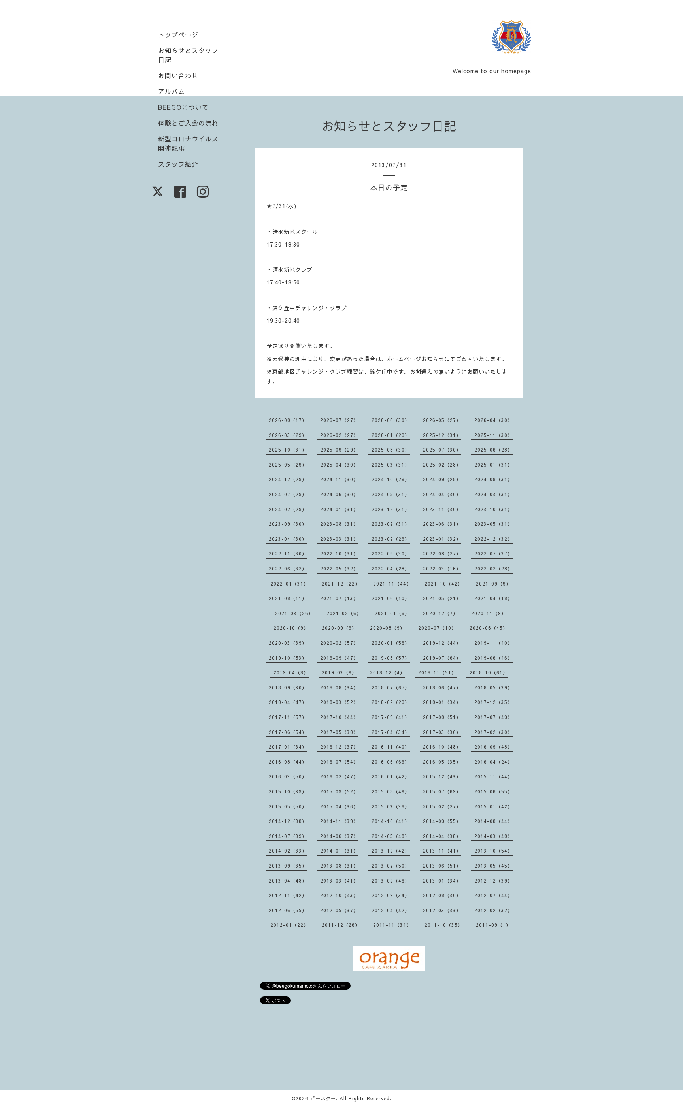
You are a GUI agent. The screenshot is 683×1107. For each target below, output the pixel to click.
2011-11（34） (392, 925)
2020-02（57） (339, 643)
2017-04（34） (391, 732)
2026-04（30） (493, 420)
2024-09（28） (442, 479)
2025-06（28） (493, 449)
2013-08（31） (339, 865)
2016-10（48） (442, 747)
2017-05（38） (339, 732)
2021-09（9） (493, 583)
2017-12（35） (493, 702)
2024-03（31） (493, 494)
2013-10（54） (493, 850)
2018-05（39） (493, 687)
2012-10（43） (339, 895)
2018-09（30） (288, 687)
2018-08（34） (339, 687)
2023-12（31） (391, 509)
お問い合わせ (178, 75)
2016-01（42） (391, 776)
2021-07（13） (339, 598)
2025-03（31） (391, 464)
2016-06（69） (391, 762)
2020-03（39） (288, 643)
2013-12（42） (391, 850)
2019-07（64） (442, 658)
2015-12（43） (442, 776)
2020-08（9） (387, 628)
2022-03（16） (442, 568)
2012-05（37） (339, 910)
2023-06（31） (442, 524)
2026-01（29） (391, 435)
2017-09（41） (391, 717)
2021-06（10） (391, 598)
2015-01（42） (493, 806)
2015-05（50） (288, 806)
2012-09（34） (391, 895)
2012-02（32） (493, 910)
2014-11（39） (339, 821)
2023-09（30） (288, 524)
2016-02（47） (339, 776)
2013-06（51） (442, 865)
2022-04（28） (391, 568)
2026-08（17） (288, 420)
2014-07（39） (288, 836)
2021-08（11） (288, 598)
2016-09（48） (493, 747)
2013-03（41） (339, 880)
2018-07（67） (391, 687)
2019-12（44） (442, 643)
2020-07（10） (437, 628)
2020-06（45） (489, 628)
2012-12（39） (493, 880)
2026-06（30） (391, 420)
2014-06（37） (339, 836)
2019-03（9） (339, 672)
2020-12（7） (440, 613)
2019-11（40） (493, 643)
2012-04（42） (391, 910)
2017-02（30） (493, 732)
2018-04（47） (288, 702)
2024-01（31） (339, 509)
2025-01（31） (493, 464)
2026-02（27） (339, 435)
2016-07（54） (339, 762)
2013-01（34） (442, 880)
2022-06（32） (288, 568)
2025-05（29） (288, 464)
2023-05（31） (493, 524)
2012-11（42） (288, 895)
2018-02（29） (391, 702)
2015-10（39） (288, 791)
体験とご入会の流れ (188, 123)
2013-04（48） (288, 880)
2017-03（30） (442, 732)
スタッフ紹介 (178, 164)
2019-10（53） (288, 658)
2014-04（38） (442, 836)
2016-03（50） (288, 776)
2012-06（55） (288, 910)
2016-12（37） (339, 747)
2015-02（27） (442, 806)
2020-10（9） (291, 628)
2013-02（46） (391, 880)
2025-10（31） (288, 449)
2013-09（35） (288, 865)
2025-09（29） (339, 449)
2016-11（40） (391, 747)
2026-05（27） (442, 420)
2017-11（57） (288, 717)
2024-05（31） (391, 494)
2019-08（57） (391, 658)
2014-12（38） (288, 821)
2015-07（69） (442, 791)
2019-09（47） (339, 658)
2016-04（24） (493, 762)
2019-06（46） (493, 658)
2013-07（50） (391, 865)
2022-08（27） (442, 553)
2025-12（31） (442, 435)
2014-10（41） (391, 821)
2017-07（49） (493, 717)
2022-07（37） (493, 553)
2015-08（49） (391, 791)
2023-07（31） (391, 524)
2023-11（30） (442, 509)
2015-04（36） (339, 806)
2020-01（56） (391, 643)
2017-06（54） (288, 732)
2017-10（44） (339, 717)
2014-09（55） (442, 821)
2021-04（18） (493, 598)
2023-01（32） (442, 539)
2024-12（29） (288, 479)
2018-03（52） (339, 702)
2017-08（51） (442, 717)
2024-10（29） (391, 479)
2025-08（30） (391, 449)
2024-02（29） (288, 509)
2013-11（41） (442, 850)
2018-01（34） (442, 702)
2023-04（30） (288, 539)
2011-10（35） (444, 925)
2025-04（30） (339, 464)
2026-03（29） (288, 435)
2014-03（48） (493, 836)
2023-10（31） (493, 509)
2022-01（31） (289, 583)
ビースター (323, 1098)
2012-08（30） (442, 895)
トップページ (178, 34)
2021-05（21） (442, 598)
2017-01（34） (288, 747)
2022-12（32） (493, 539)
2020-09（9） (339, 628)
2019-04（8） (291, 672)
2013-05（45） (493, 865)
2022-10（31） (339, 553)
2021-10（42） (444, 583)
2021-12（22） (341, 583)
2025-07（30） (442, 449)
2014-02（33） (288, 850)
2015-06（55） (493, 791)
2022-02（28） (493, 568)
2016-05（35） (442, 762)
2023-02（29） (391, 539)
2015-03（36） (391, 806)
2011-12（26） (341, 925)
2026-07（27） (339, 420)
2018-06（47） (442, 687)
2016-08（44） (288, 762)
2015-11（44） (493, 776)
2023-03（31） (339, 539)
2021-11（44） (392, 583)
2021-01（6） (392, 613)
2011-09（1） (493, 925)
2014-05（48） (391, 836)
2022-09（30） (391, 553)
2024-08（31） (493, 479)
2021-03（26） (294, 613)
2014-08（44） (493, 821)
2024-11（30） (339, 479)
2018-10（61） (489, 672)
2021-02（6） (344, 613)
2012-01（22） (289, 925)
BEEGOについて (183, 107)
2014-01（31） (339, 850)
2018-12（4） (387, 672)
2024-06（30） (339, 494)
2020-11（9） (488, 613)
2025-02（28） (442, 464)
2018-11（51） (437, 672)
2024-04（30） (442, 494)
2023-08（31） (339, 524)
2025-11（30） (493, 435)
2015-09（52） (339, 791)
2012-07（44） (493, 895)
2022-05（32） (339, 568)
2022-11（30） (288, 553)
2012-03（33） (442, 910)
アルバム (171, 91)
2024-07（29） (288, 494)
